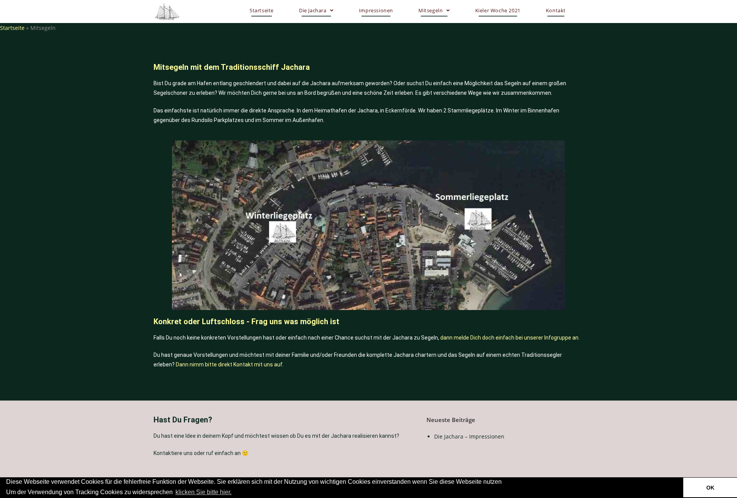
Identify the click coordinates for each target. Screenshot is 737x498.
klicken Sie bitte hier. (203, 492)
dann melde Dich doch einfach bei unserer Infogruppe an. (510, 338)
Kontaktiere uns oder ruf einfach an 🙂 (201, 453)
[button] (235, 492)
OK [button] (710, 488)
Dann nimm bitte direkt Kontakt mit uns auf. (230, 364)
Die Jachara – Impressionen (469, 436)
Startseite (12, 27)
